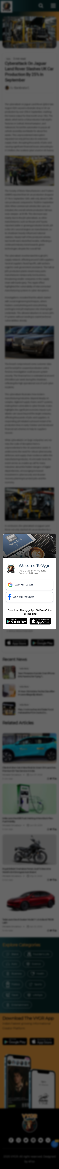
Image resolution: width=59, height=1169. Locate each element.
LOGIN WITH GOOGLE (24, 585)
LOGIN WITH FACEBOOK (23, 597)
